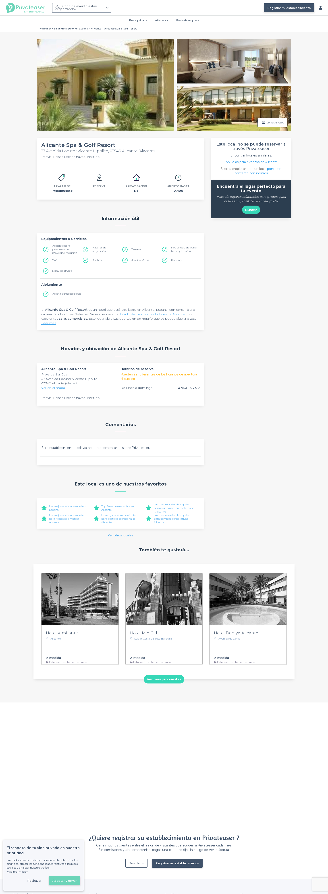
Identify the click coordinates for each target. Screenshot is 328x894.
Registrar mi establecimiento (289, 8)
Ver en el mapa (53, 388)
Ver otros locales (120, 535)
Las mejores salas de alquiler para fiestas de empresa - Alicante (67, 518)
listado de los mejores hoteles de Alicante (152, 314)
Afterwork (161, 20)
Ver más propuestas (164, 679)
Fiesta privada (138, 20)
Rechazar (34, 880)
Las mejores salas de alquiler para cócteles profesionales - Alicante (119, 518)
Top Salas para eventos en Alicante (251, 162)
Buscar (251, 210)
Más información (17, 871)
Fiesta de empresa (187, 20)
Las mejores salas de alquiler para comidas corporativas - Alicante (172, 518)
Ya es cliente (136, 863)
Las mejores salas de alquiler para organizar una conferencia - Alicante (174, 508)
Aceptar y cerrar (64, 880)
